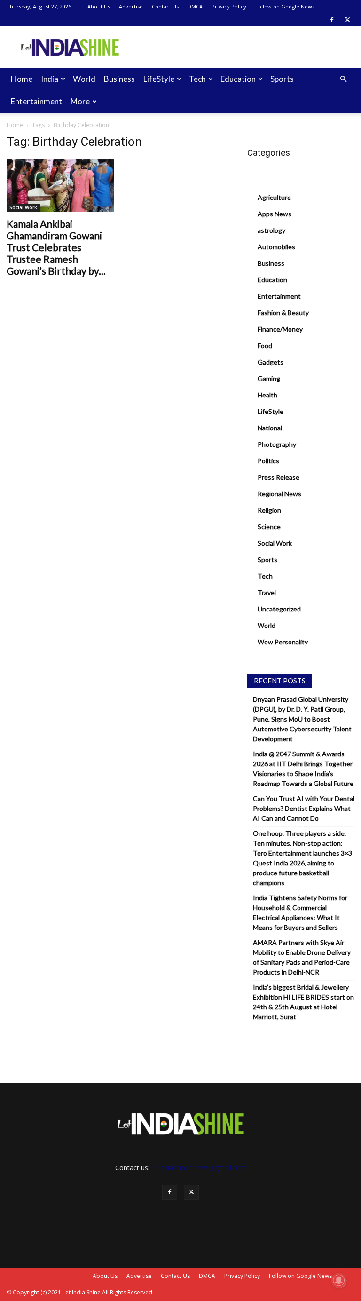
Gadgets (270, 362)
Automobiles (276, 247)
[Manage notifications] (338, 1280)
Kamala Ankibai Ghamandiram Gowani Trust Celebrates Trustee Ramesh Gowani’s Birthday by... (56, 247)
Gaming (269, 378)
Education (238, 79)
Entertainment (36, 101)
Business (119, 79)
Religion (269, 510)
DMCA (195, 6)
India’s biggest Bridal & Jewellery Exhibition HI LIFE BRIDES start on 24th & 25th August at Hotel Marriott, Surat (303, 1002)
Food (265, 345)
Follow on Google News (284, 6)
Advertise (131, 6)
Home (21, 79)
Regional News (279, 494)
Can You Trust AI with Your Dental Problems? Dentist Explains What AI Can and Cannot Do (303, 808)
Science (269, 527)
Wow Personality (283, 642)
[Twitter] (347, 19)
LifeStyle (158, 79)
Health (267, 395)
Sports (282, 79)
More (80, 101)
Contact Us (165, 6)
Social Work (23, 207)
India (49, 79)
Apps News (274, 214)
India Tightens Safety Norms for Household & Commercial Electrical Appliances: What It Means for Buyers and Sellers (300, 912)
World (84, 79)
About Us (98, 6)
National (270, 428)
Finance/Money (280, 329)
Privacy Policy (229, 6)
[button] (343, 79)
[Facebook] (332, 19)
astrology (271, 230)
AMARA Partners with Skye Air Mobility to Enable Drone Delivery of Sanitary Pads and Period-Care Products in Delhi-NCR (302, 957)
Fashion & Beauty (283, 313)
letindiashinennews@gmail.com (198, 1167)
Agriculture (274, 197)
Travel (267, 592)
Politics (268, 461)
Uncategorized (279, 609)
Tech (197, 79)
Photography (277, 444)
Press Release (278, 477)
